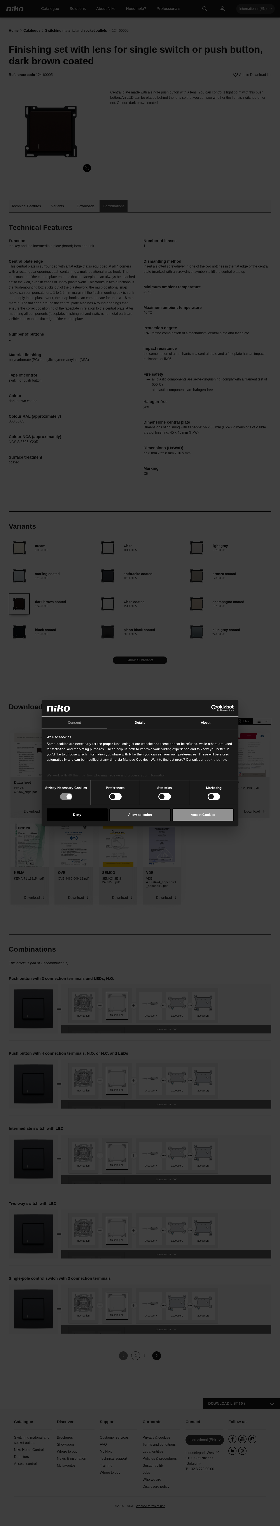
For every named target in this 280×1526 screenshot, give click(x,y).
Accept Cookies (203, 815)
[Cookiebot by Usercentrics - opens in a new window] (214, 708)
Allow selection (140, 815)
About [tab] (205, 722)
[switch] (115, 796)
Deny (77, 815)
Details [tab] (140, 722)
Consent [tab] (74, 722)
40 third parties (80, 775)
